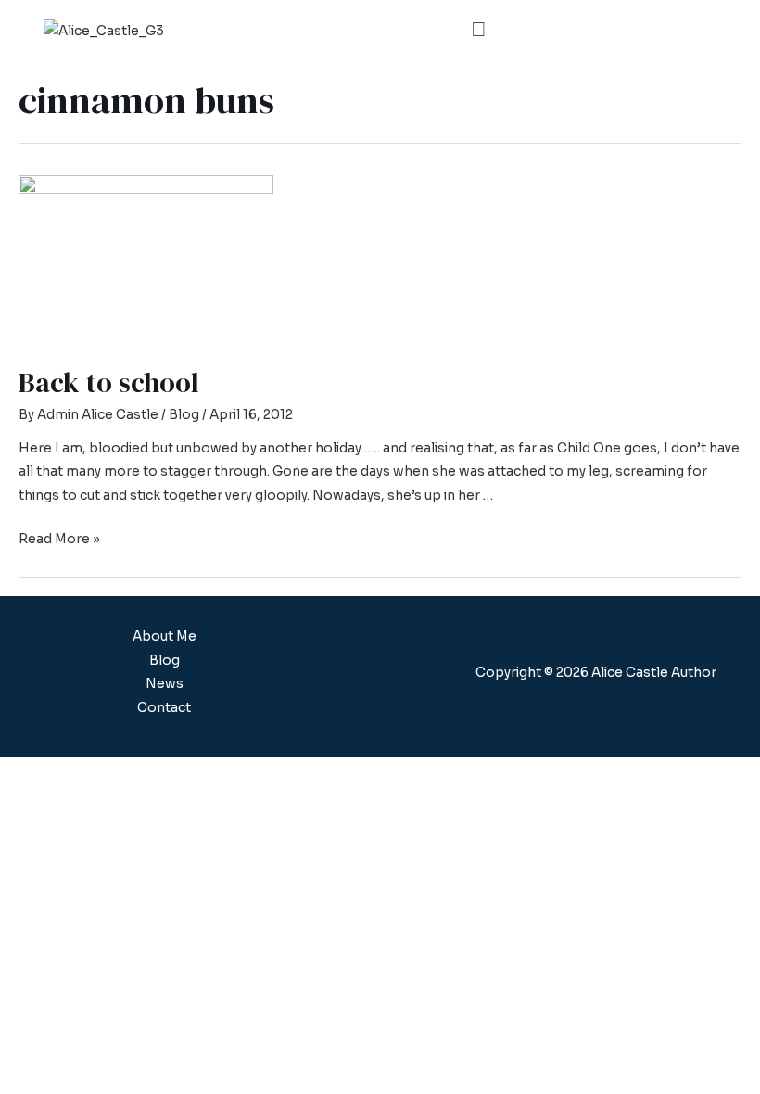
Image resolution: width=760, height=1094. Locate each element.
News (165, 684)
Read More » (59, 539)
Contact (164, 708)
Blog (184, 415)
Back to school (109, 382)
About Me (164, 636)
